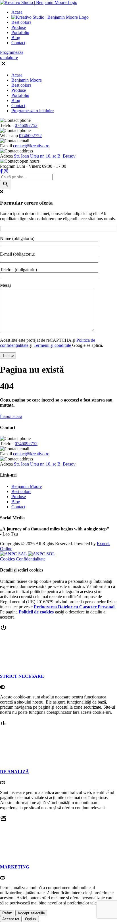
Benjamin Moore (26, 80)
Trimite (8, 355)
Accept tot (10, 919)
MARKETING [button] (14, 866)
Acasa (16, 12)
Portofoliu (20, 32)
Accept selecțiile (31, 913)
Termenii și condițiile (53, 345)
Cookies (7, 558)
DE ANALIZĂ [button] (14, 771)
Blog (15, 37)
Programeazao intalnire (11, 55)
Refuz (7, 913)
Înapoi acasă (11, 416)
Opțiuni (31, 919)
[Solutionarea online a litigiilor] (41, 553)
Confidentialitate (30, 558)
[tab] (58, 657)
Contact (18, 42)
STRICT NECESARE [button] (22, 676)
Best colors (21, 22)
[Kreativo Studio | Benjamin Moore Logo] (38, 2)
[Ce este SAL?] (14, 553)
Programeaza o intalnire (32, 110)
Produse (18, 27)
